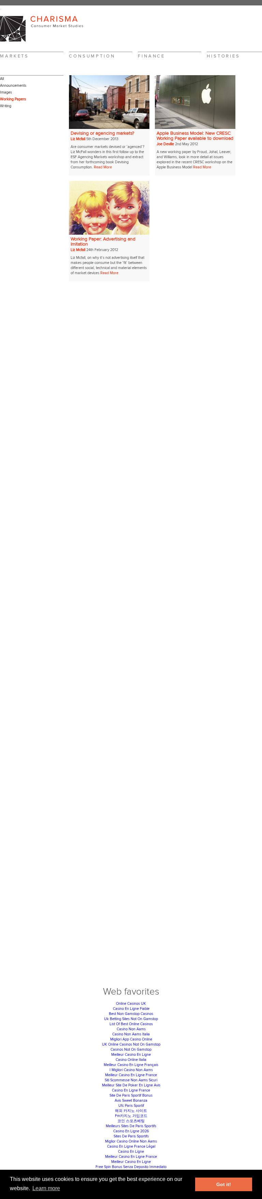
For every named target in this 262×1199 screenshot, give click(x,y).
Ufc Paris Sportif (131, 1105)
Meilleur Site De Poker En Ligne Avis (131, 1085)
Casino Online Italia (131, 1060)
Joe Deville (165, 144)
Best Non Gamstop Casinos (131, 1014)
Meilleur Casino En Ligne (131, 1054)
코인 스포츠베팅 (131, 1121)
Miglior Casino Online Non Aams (131, 1141)
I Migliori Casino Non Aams (131, 1070)
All (2, 79)
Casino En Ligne (131, 1151)
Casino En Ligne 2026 (131, 1131)
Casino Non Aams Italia (131, 1034)
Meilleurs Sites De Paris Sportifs (131, 1126)
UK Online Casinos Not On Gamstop (131, 1044)
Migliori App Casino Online (131, 1039)
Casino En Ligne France (131, 1090)
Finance (151, 56)
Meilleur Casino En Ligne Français (131, 1065)
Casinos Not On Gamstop (131, 1049)
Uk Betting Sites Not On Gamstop (131, 1019)
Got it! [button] (223, 1184)
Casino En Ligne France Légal (131, 1146)
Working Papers (13, 99)
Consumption (92, 56)
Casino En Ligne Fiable (131, 1008)
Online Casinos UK (131, 1003)
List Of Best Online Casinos (131, 1024)
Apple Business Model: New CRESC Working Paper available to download (195, 135)
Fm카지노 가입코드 (131, 1116)
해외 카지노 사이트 (131, 1111)
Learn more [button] (46, 1188)
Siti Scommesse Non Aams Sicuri (131, 1080)
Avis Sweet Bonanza (131, 1100)
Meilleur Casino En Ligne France (131, 1075)
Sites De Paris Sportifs (131, 1136)
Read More (103, 167)
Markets (14, 56)
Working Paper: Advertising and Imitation (103, 241)
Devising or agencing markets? (102, 133)
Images (6, 92)
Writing (5, 106)
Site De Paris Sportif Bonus (131, 1095)
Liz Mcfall (78, 139)
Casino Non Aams (131, 1029)
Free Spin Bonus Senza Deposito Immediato (131, 1167)
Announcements (13, 85)
